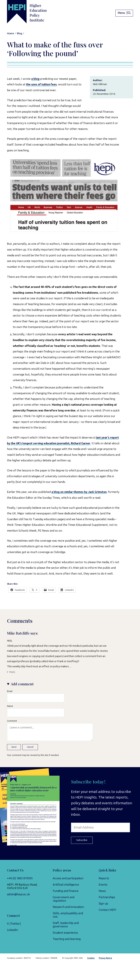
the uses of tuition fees (41, 84)
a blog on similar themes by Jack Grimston (79, 492)
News (102, 891)
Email (9, 691)
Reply (12, 671)
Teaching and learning (67, 939)
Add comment (22, 684)
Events (103, 884)
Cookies (91, 958)
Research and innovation (68, 907)
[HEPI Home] (32, 11)
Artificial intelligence (66, 884)
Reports (104, 878)
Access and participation (68, 878)
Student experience (65, 932)
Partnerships (107, 897)
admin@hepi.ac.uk (18, 894)
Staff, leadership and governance (66, 924)
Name (10, 706)
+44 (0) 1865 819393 (20, 878)
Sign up (103, 903)
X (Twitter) (14, 923)
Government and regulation (63, 898)
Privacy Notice (105, 958)
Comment (12, 720)
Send (13, 747)
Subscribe (81, 840)
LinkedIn (12, 930)
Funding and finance (65, 891)
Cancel (30, 747)
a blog (35, 78)
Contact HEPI (107, 909)
